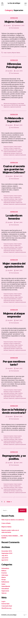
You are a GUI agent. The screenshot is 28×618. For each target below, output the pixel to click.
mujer (5, 52)
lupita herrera (7, 105)
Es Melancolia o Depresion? (14, 120)
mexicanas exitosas (9, 150)
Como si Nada (5, 523)
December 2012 (6, 551)
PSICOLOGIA (14, 105)
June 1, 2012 (19, 71)
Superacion (14, 18)
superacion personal (15, 107)
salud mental (22, 105)
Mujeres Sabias (14, 21)
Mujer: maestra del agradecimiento (14, 265)
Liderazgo (4, 575)
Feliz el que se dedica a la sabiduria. (12, 519)
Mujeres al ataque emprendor (14, 315)
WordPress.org (6, 608)
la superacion (16, 148)
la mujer (11, 148)
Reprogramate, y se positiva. (14, 457)
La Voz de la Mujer (14, 3)
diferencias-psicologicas (10, 103)
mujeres (9, 52)
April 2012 (4, 560)
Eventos (4, 573)
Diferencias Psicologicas (14, 65)
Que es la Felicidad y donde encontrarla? (14, 411)
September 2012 (6, 553)
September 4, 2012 (19, 25)
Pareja (3, 579)
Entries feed (5, 603)
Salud (3, 584)
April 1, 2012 (19, 125)
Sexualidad (5, 588)
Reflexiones (5, 582)
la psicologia (20, 103)
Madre (3, 577)
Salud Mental (5, 586)
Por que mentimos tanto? (14, 363)
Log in (3, 601)
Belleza (3, 570)
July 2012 (4, 555)
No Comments (15, 28)
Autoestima (5, 568)
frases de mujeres (8, 146)
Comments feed (6, 606)
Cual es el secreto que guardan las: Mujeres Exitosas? (14, 169)
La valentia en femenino (14, 217)
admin (9, 25)
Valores (3, 593)
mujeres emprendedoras (10, 151)
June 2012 (4, 558)
